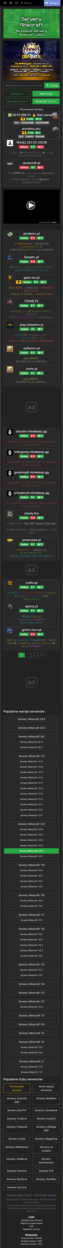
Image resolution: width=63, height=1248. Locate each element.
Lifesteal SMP (27, 123)
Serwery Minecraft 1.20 (31, 823)
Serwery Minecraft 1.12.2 (31, 1007)
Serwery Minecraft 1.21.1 (31, 815)
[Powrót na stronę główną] (5, 3)
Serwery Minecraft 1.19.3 (31, 876)
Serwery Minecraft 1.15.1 (31, 975)
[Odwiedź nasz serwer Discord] (11, 3)
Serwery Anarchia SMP (17, 1100)
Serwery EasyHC (46, 1118)
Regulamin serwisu (31, 1229)
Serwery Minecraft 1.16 (31, 928)
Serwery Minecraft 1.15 (31, 964)
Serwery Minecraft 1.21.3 (31, 804)
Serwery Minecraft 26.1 (31, 736)
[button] (17, 94)
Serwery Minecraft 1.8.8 (32, 1052)
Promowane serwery (31, 109)
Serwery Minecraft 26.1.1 (31, 747)
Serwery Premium (17, 1170)
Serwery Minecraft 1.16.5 (31, 934)
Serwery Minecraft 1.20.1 (31, 856)
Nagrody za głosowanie (32, 1223)
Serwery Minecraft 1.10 (31, 1024)
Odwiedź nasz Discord (31, 1220)
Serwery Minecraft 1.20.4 (31, 840)
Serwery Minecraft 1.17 (31, 914)
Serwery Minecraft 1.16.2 (31, 950)
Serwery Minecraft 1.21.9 (31, 772)
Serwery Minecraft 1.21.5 (31, 794)
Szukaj (53, 85)
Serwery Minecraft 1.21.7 (31, 783)
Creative (29, 136)
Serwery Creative (17, 1118)
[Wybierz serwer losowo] (17, 3)
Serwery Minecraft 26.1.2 (31, 742)
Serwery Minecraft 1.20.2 (31, 851)
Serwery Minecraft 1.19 (31, 864)
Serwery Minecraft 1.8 (31, 1041)
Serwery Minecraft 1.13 (31, 992)
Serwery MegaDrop (46, 1138)
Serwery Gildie (16, 1138)
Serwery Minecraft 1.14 (31, 984)
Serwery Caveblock (46, 1110)
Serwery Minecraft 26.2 (31, 727)
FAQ (31, 1226)
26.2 (17, 123)
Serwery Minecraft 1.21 (32, 756)
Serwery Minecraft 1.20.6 (31, 829)
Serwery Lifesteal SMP (46, 1128)
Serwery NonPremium (46, 1160)
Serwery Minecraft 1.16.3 (31, 945)
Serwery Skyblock (16, 1179)
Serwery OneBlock (17, 1158)
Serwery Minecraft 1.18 (31, 895)
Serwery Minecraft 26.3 (31, 719)
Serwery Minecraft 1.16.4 (31, 939)
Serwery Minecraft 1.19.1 (31, 886)
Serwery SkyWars (46, 1179)
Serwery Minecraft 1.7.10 (31, 1067)
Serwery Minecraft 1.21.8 (31, 777)
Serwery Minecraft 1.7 (31, 1061)
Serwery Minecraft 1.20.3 (31, 845)
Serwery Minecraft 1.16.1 (31, 956)
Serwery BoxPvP (16, 1110)
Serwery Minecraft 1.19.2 (31, 881)
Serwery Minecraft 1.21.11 (31, 761)
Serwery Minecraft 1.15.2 (31, 970)
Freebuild (40, 136)
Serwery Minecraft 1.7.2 (31, 1072)
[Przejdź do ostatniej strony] (41, 655)
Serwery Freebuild (16, 1126)
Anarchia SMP (42, 123)
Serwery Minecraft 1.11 (31, 1015)
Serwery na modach (46, 1148)
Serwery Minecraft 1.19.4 (31, 870)
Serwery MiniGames (16, 1146)
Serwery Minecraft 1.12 (31, 1001)
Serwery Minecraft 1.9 (31, 1033)
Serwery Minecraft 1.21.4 (31, 799)
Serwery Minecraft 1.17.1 (31, 920)
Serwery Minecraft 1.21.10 (31, 767)
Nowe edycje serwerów (46, 1088)
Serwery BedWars (46, 1098)
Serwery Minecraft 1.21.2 (31, 810)
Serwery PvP (46, 1170)
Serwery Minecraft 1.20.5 (31, 835)
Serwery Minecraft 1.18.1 (31, 906)
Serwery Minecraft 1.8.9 (32, 1047)
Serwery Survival (17, 1187)
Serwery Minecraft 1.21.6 (31, 788)
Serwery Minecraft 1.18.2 (31, 900)
